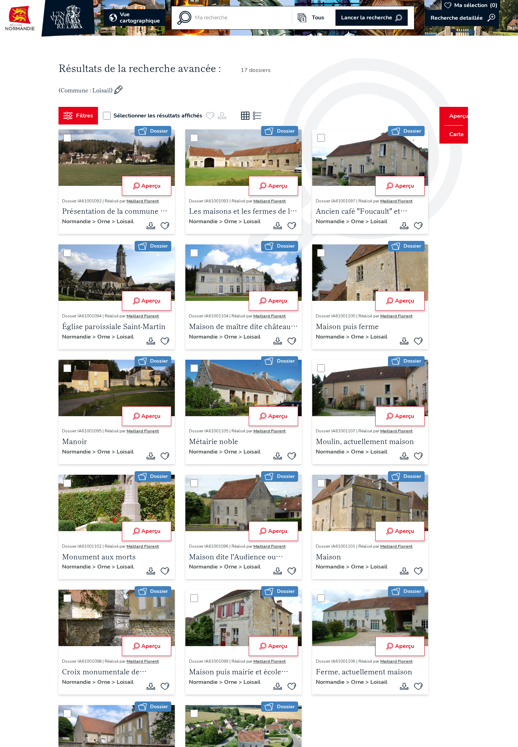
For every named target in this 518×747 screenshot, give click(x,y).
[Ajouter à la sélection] (162, 225)
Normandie (80, 221)
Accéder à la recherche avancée (462, 18)
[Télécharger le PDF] (148, 225)
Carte (452, 134)
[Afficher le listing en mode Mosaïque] (248, 115)
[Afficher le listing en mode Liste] (260, 115)
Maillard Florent (145, 201)
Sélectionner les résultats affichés (160, 116)
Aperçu (148, 186)
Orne (107, 221)
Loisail (127, 221)
